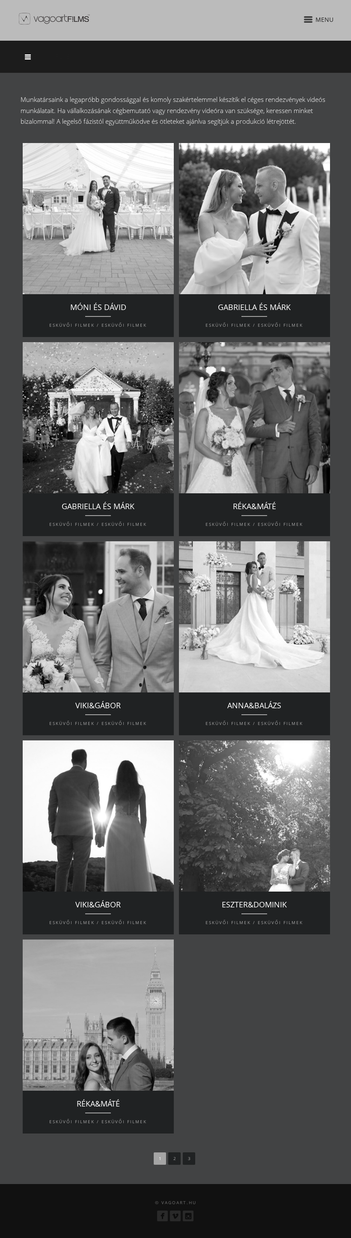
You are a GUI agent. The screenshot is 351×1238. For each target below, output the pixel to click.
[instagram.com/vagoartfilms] (188, 1216)
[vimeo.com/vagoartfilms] (175, 1216)
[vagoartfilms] (162, 1216)
